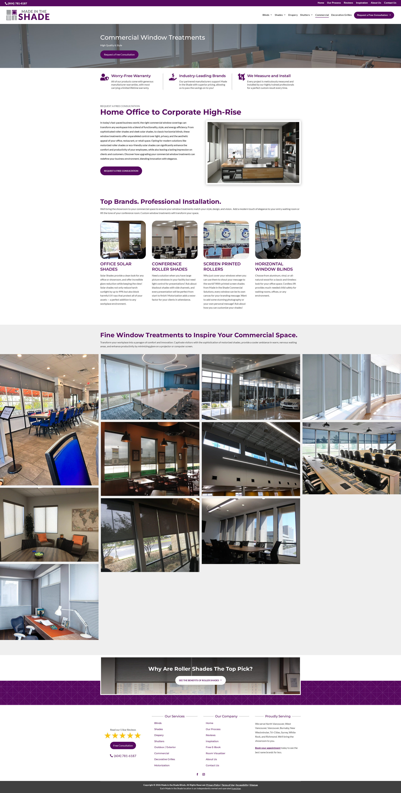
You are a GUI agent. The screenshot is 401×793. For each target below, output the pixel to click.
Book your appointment (268, 747)
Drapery (159, 735)
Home (321, 3)
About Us (376, 3)
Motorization (161, 765)
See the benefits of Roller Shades (199, 680)
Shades (158, 729)
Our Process (334, 3)
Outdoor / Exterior (165, 747)
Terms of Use (228, 785)
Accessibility (242, 785)
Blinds (158, 723)
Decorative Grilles (164, 759)
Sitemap (254, 785)
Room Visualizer (215, 753)
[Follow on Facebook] (197, 774)
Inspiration (362, 3)
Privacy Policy (213, 785)
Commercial (161, 753)
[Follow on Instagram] (203, 774)
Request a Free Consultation (119, 54)
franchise (236, 788)
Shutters (159, 741)
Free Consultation (123, 745)
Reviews (348, 3)
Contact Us (390, 3)
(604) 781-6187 (125, 756)
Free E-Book (213, 747)
